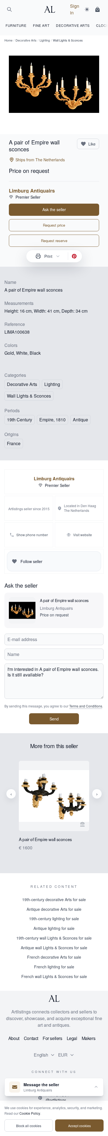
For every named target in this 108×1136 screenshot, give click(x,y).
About (13, 1038)
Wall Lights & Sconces (29, 396)
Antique (80, 419)
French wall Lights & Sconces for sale (54, 976)
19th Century (19, 419)
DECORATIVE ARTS (72, 25)
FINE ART (41, 25)
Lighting (45, 40)
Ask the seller (54, 209)
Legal (72, 1038)
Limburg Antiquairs (32, 190)
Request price (54, 225)
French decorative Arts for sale (54, 957)
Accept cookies (79, 1125)
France (13, 443)
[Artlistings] (51, 9)
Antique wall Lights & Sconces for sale (54, 947)
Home (8, 40)
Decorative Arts (26, 40)
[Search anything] (9, 9)
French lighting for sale (54, 966)
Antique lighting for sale (54, 928)
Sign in (74, 9)
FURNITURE (16, 25)
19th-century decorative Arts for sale (54, 899)
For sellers (52, 1038)
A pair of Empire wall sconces (64, 600)
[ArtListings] (54, 998)
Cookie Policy (29, 1113)
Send (54, 719)
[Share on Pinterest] (74, 256)
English (41, 1055)
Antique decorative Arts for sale (54, 909)
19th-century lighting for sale (54, 918)
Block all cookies (28, 1125)
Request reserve (54, 240)
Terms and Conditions (85, 706)
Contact (31, 1038)
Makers (89, 1038)
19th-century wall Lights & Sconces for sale (54, 938)
